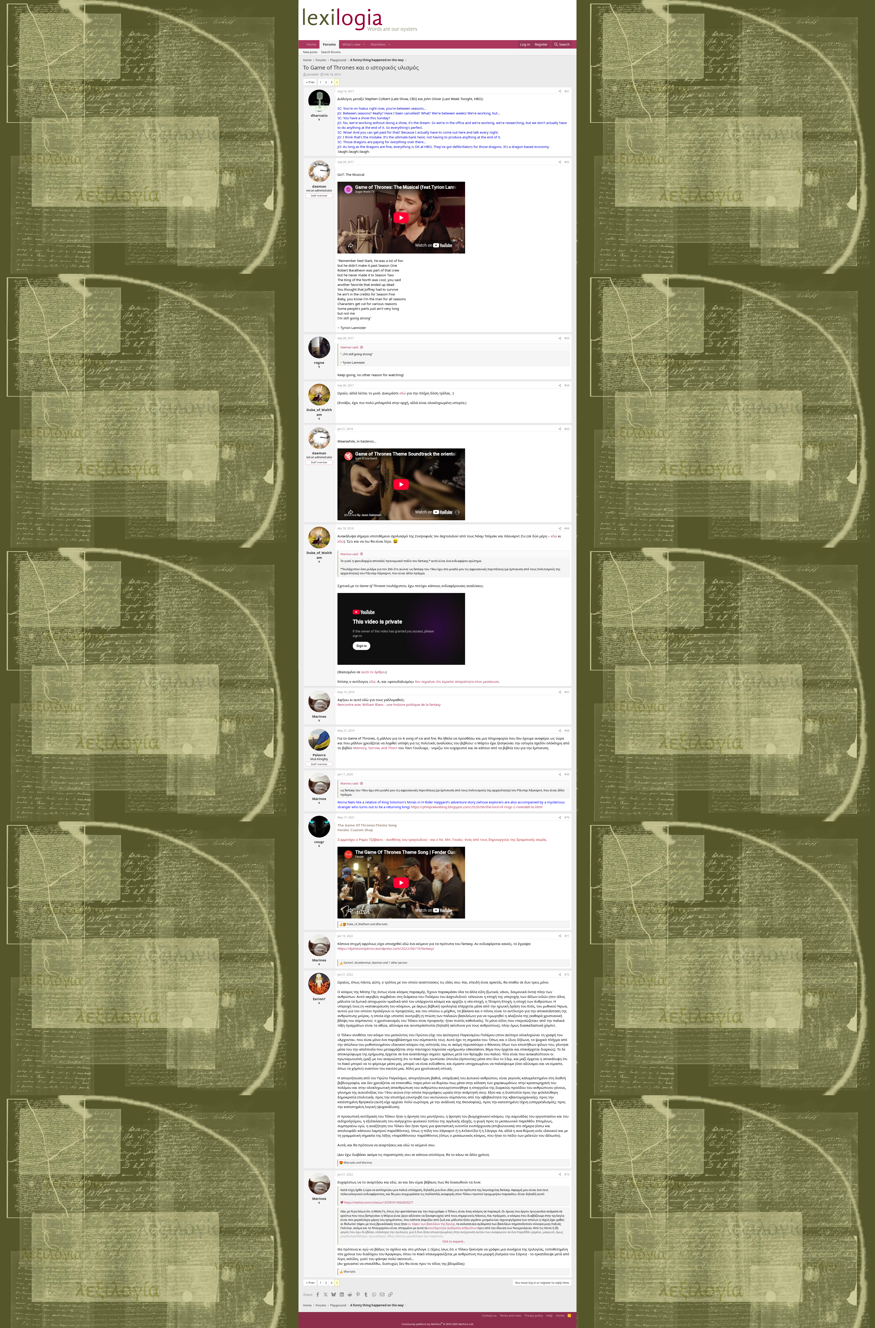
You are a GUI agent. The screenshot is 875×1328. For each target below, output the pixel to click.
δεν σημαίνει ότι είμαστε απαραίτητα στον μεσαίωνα (457, 681)
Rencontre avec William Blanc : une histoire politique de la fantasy (389, 704)
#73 (566, 1174)
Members (378, 44)
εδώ (402, 393)
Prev (312, 82)
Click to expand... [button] (453, 1241)
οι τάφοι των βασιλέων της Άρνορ (431, 1224)
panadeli (312, 74)
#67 (566, 692)
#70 (566, 817)
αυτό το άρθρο (373, 672)
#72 (566, 974)
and (367, 924)
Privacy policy (534, 1315)
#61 (566, 91)
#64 (566, 385)
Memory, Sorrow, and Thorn (375, 748)
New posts (310, 52)
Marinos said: (349, 554)
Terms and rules (510, 1315)
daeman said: (349, 347)
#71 (566, 936)
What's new (351, 44)
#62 (566, 162)
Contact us (489, 1315)
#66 (566, 528)
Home (311, 44)
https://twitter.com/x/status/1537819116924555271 (378, 1202)
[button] (364, 44)
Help (549, 1315)
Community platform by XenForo (437, 1324)
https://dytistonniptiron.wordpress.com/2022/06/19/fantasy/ (385, 948)
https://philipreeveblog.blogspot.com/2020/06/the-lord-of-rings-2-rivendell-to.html (477, 807)
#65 (566, 429)
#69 (566, 774)
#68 (566, 731)
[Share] (560, 91)
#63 (566, 338)
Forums (329, 44)
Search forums (331, 52)
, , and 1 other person (375, 963)
